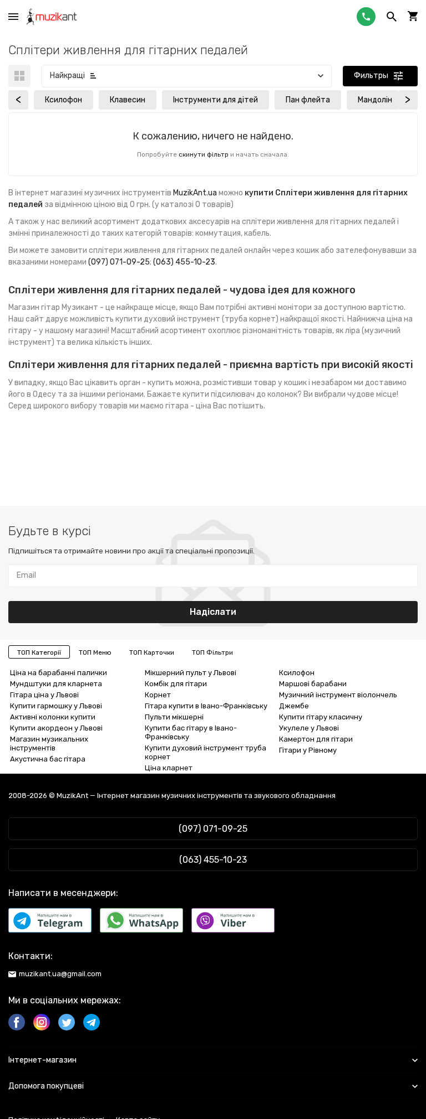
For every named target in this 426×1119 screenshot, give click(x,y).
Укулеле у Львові (309, 728)
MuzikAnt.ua (195, 193)
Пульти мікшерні (174, 717)
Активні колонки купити (52, 717)
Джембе (294, 706)
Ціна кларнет (168, 768)
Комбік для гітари (176, 684)
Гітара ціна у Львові (44, 695)
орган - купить (146, 382)
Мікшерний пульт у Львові (190, 673)
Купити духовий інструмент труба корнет (205, 752)
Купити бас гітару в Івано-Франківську (191, 732)
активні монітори (280, 307)
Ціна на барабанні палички (58, 673)
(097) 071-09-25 (119, 262)
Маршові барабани (313, 684)
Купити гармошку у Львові (56, 706)
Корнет (158, 695)
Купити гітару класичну (320, 717)
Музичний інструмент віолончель (338, 695)
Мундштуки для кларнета (56, 684)
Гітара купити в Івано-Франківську (206, 706)
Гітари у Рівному (308, 750)
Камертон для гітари (316, 739)
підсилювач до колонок (254, 394)
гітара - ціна (188, 406)
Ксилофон (297, 673)
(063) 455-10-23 (184, 262)
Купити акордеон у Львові (56, 728)
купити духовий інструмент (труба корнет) (196, 319)
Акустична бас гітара (47, 759)
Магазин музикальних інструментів (49, 743)
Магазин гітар (34, 307)
